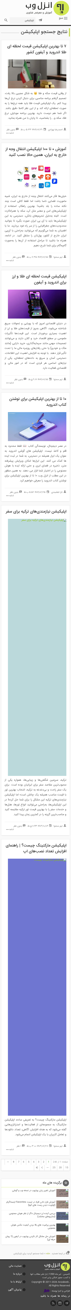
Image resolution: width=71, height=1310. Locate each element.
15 (66, 1168)
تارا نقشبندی (57, 492)
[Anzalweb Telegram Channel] (40, 18)
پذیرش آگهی (15, 1290)
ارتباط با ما (16, 1282)
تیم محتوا (58, 257)
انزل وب (47, 8)
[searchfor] (6, 19)
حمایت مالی (15, 1266)
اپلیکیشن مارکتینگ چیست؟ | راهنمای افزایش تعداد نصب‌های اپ (36, 848)
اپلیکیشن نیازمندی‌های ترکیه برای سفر (36, 511)
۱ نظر (19, 1146)
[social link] (67, 1304)
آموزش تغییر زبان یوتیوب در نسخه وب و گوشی (33, 1190)
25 (54, 1168)
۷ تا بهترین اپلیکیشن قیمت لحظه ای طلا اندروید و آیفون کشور (36, 49)
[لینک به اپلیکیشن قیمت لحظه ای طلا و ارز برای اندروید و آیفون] (37, 318)
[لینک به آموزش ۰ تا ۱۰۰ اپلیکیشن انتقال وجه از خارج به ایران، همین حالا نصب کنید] (37, 190)
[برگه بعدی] (41, 1168)
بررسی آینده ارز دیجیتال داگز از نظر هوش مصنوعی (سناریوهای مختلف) (32, 1215)
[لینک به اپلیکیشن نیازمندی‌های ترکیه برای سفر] (37, 520)
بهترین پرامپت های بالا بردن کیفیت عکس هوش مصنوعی (33, 1226)
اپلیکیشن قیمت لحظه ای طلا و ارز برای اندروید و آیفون (39, 279)
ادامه (11, 133)
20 (60, 1168)
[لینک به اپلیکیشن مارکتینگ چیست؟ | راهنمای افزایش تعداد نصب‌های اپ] (37, 860)
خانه (48, 1254)
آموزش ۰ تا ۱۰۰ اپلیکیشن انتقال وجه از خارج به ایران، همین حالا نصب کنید (36, 152)
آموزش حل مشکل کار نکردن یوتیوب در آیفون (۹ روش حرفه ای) (30, 1238)
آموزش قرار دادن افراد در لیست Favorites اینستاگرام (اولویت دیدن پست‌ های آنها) (30, 1203)
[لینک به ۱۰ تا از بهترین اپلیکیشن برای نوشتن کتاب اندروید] (37, 440)
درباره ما (17, 1274)
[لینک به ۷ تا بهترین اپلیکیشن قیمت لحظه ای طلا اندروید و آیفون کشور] (37, 88)
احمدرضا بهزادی (55, 130)
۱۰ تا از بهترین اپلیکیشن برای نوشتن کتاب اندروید (37, 402)
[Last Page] (36, 1168)
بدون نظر (11, 130)
